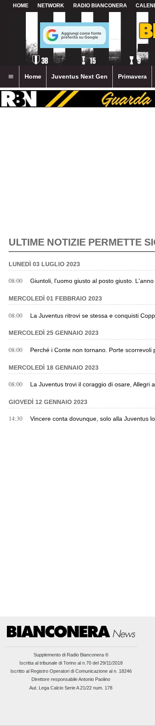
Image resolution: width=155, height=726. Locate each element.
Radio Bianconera (100, 5)
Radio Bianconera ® (87, 654)
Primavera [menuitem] (132, 76)
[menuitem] (10, 76)
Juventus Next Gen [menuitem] (79, 76)
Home (20, 5)
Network (50, 5)
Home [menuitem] (33, 76)
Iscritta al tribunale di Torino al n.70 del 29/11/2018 (71, 662)
